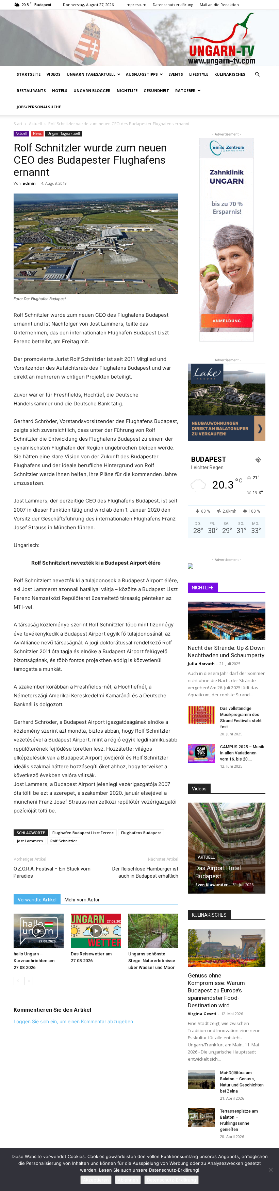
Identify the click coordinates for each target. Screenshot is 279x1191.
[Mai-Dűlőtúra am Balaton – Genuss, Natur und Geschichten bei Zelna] (201, 1079)
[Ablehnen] (270, 1169)
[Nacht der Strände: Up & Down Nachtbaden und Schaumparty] (226, 621)
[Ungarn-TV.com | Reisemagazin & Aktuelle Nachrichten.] (139, 38)
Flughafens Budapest (141, 832)
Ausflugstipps (142, 74)
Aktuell (35, 124)
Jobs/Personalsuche (39, 106)
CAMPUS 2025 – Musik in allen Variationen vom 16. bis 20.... (242, 753)
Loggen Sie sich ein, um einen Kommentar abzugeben (73, 1021)
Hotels (59, 90)
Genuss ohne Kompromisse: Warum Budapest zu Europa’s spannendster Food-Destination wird (216, 990)
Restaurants (31, 90)
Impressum (136, 4)
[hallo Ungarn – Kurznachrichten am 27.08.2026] (39, 931)
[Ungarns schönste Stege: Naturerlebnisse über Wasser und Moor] (153, 931)
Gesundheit (156, 90)
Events (175, 74)
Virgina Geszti (202, 1013)
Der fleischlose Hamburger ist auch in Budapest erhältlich (145, 872)
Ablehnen (128, 1180)
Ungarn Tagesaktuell (91, 74)
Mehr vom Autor (82, 899)
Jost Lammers (30, 840)
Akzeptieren (96, 1180)
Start (18, 124)
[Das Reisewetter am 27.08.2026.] (96, 931)
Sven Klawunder (211, 884)
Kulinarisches (229, 74)
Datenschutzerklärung (173, 4)
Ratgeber (185, 90)
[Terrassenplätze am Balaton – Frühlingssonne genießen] (201, 1117)
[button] (257, 74)
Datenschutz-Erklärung (171, 1180)
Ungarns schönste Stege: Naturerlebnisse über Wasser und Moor (151, 960)
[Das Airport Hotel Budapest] (226, 848)
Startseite (28, 74)
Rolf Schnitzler (63, 840)
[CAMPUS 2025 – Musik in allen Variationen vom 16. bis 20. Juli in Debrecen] (201, 753)
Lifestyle (198, 74)
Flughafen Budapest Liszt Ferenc (83, 832)
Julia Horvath (201, 663)
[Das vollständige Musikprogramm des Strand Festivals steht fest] (201, 715)
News (37, 133)
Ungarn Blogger (92, 90)
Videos (54, 74)
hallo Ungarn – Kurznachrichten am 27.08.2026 (34, 960)
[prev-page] (18, 981)
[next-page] (28, 981)
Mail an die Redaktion (219, 4)
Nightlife (127, 90)
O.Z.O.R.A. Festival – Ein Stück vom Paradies (52, 872)
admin (29, 183)
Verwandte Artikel (37, 899)
